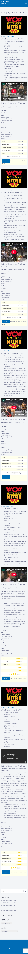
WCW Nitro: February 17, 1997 (12, 192)
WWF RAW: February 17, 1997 (8, 908)
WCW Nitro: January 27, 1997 (11, 509)
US (4, 357)
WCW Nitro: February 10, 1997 (12, 353)
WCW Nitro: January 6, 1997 (11, 710)
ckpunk (12, 36)
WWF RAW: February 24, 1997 (8, 903)
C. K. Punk (5, 1)
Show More (7, 45)
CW (12, 356)
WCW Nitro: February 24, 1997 (12, 39)
